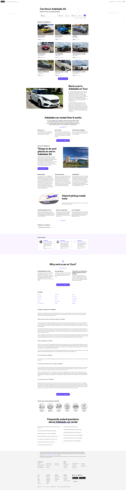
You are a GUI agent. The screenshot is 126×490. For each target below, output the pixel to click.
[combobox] (14, 1)
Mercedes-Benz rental (75, 463)
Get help (56, 480)
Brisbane (73, 303)
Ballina (56, 303)
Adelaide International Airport (44, 227)
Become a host (112, 1)
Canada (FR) (48, 480)
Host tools (65, 479)
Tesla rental (82, 463)
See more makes (83, 466)
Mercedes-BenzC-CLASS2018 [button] (82, 241)
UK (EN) (47, 483)
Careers (39, 480)
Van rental (47, 466)
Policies (39, 479)
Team (38, 478)
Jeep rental (65, 467)
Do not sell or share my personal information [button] (63, 486)
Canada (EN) (48, 479)
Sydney (39, 301)
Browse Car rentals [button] (63, 78)
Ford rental (65, 466)
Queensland (57, 301)
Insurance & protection (67, 480)
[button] (14, 1)
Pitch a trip (56, 478)
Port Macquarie (40, 303)
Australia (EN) (48, 478)
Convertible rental (40, 466)
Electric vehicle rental (41, 467)
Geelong (39, 294)
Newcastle (74, 301)
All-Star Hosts (66, 478)
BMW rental (65, 463)
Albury (73, 294)
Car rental (39, 463)
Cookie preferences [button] (53, 486)
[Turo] (3, 1)
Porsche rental (74, 466)
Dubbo (56, 296)
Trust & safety (57, 479)
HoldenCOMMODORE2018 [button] (48, 241)
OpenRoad (39, 483)
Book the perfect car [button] (43, 168)
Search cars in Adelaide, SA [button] (63, 140)
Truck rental (56, 463)
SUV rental (47, 467)
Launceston (74, 296)
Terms (44, 486)
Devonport (40, 296)
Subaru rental (74, 467)
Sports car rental (48, 463)
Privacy (48, 486)
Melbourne (57, 294)
